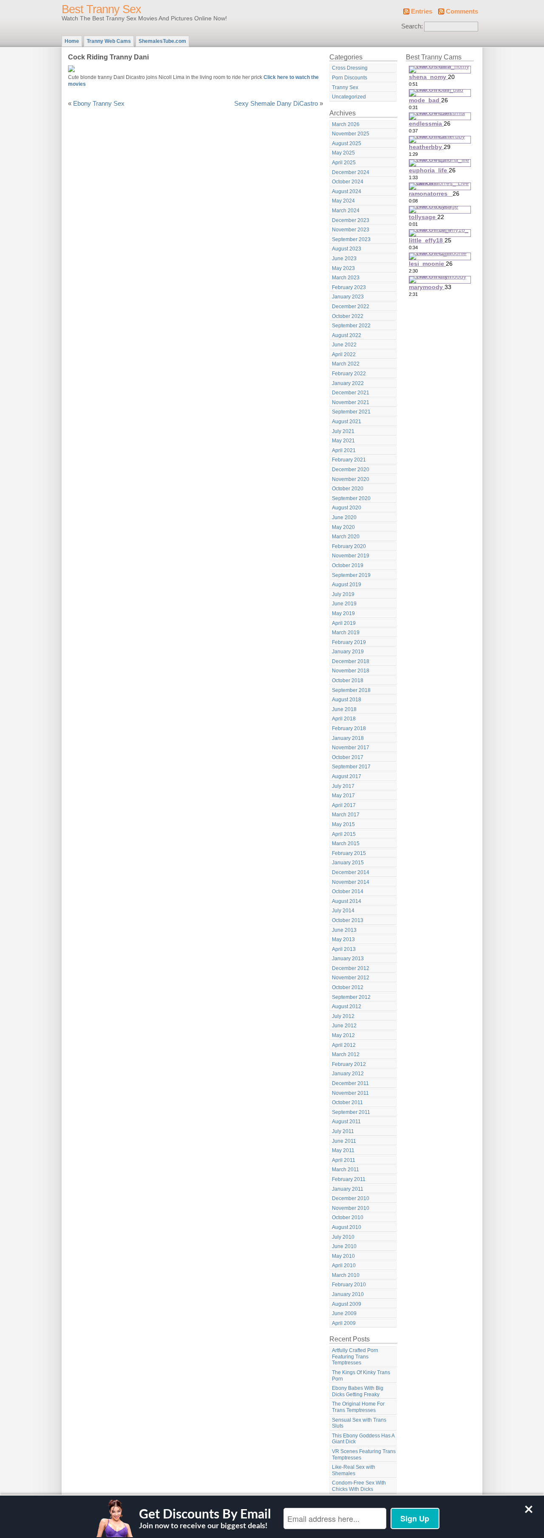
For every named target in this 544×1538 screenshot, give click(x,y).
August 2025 (346, 143)
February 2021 (349, 460)
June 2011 (344, 1141)
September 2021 (351, 412)
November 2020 (350, 479)
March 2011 (345, 1169)
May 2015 (343, 824)
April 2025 (344, 163)
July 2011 (343, 1131)
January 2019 (348, 652)
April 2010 (344, 1265)
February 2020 (349, 546)
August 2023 (346, 249)
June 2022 (344, 345)
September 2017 (351, 767)
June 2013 (344, 930)
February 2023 (349, 287)
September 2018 (351, 690)
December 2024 (350, 172)
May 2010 (343, 1256)
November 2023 (350, 230)
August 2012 (346, 1006)
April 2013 (344, 949)
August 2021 (346, 422)
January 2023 (348, 297)
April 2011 (343, 1160)
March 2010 (346, 1275)
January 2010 (348, 1294)
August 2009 (346, 1304)
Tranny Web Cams (109, 41)
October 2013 (347, 920)
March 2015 (346, 843)
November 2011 (350, 1093)
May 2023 (343, 268)
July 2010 (343, 1237)
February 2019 (349, 642)
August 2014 (346, 901)
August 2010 (346, 1227)
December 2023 (350, 220)
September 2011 (351, 1112)
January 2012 (348, 1074)
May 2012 (343, 1035)
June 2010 (344, 1246)
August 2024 (346, 191)
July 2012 (343, 1016)
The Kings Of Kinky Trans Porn (361, 1375)
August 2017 (346, 776)
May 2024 (343, 201)
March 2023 (346, 278)
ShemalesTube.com (162, 41)
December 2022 (350, 306)
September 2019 (351, 575)
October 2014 (347, 891)
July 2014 (343, 911)
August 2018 (346, 700)
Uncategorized (349, 97)
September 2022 (351, 326)
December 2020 (350, 469)
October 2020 (347, 489)
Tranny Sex (345, 87)
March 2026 (346, 124)
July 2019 (343, 594)
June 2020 (344, 517)
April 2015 (344, 834)
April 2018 (344, 719)
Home (72, 41)
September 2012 (351, 997)
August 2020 (346, 508)
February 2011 (349, 1179)
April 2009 (344, 1323)
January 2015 (348, 863)
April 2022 (344, 354)
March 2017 (346, 815)
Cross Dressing (350, 68)
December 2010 (350, 1198)
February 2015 (349, 853)
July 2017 (343, 786)
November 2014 (350, 882)
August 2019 (346, 585)
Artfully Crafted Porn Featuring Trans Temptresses (355, 1356)
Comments (462, 11)
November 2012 (350, 978)
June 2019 (344, 604)
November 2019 (350, 556)
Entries (421, 11)
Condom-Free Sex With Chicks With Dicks (359, 1486)
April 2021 (344, 450)
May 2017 (343, 796)
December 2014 (350, 872)
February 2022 (349, 374)
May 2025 (343, 153)
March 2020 (346, 537)
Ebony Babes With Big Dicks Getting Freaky (357, 1391)
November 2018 (350, 671)
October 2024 (347, 182)
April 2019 (344, 623)
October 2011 (347, 1102)
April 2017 (344, 805)
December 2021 (350, 393)
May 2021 (343, 441)
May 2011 (343, 1150)
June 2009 (344, 1313)
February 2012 (349, 1064)
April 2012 (344, 1045)
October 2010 (347, 1217)
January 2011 (347, 1189)
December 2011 (350, 1083)
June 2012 (344, 1026)
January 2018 (348, 738)
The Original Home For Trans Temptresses (358, 1407)
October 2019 (347, 565)
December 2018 (350, 661)
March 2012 (346, 1054)
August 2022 (346, 335)
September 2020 (351, 498)
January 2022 (348, 383)
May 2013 (343, 939)
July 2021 (343, 431)
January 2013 (348, 959)
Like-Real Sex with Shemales (353, 1470)
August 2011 (346, 1122)
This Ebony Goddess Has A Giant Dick (363, 1439)
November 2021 (350, 402)
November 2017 (350, 748)
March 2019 (346, 632)
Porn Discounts (349, 78)
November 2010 (350, 1208)
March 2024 (346, 211)
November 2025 (350, 134)
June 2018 (344, 709)
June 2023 (344, 258)
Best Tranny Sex (101, 9)
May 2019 (343, 613)
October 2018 (347, 680)
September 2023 (351, 239)
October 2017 (347, 757)
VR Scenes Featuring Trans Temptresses (364, 1454)
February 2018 (349, 728)
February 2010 (349, 1285)
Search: (412, 26)
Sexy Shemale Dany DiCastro (276, 103)
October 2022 (347, 316)
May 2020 (343, 527)
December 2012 (350, 968)
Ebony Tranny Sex (99, 103)
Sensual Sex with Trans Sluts (359, 1423)
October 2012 (347, 987)
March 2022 (346, 364)
